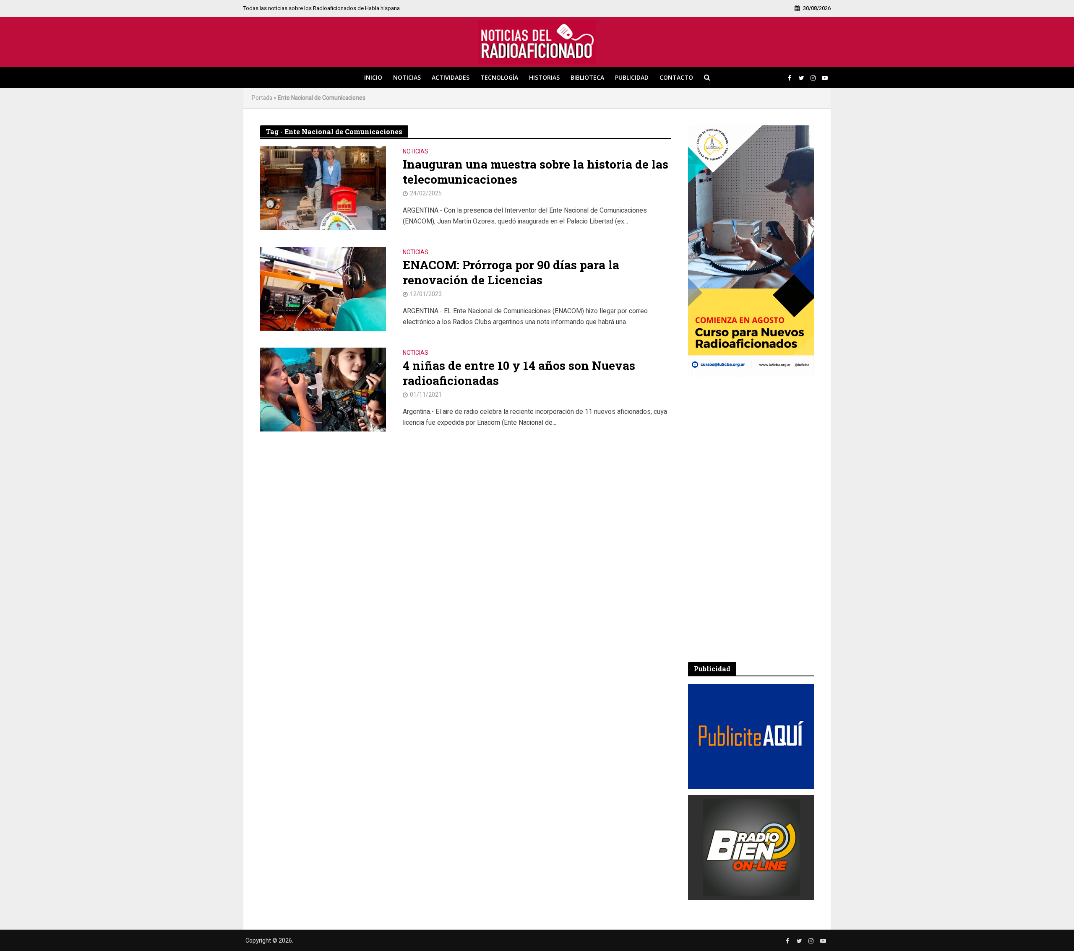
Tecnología (499, 77)
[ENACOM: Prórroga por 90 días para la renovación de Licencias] (323, 288)
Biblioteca (587, 77)
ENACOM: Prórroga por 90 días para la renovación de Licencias (511, 272)
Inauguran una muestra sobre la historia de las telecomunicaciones (535, 172)
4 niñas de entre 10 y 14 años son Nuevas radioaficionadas (519, 373)
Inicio (373, 77)
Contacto (676, 77)
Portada (262, 98)
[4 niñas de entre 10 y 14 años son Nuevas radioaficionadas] (323, 389)
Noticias (407, 77)
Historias (544, 77)
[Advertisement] (751, 519)
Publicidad (632, 77)
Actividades (450, 77)
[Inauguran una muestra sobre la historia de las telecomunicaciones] (323, 188)
